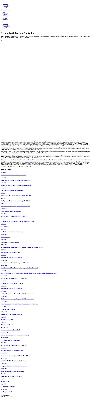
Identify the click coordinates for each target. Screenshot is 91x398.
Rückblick (5, 13)
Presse (4, 17)
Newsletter (5, 4)
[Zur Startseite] (7, 9)
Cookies (5, 7)
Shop (4, 12)
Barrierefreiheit (6, 6)
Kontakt (5, 18)
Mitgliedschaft (6, 15)
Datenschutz (5, 5)
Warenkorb (5, 19)
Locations (5, 14)
